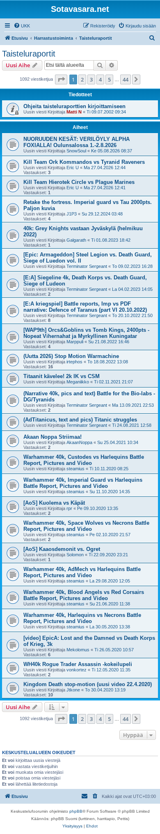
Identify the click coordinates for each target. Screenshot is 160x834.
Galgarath (76, 240)
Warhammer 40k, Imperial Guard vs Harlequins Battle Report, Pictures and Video (82, 483)
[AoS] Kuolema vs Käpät (54, 503)
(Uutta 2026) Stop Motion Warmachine (71, 356)
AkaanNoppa (79, 442)
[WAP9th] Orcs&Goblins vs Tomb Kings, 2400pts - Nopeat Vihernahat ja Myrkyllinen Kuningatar (86, 333)
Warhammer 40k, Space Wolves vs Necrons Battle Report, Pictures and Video (86, 526)
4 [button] (100, 79)
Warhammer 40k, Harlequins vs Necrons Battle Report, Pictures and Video (82, 618)
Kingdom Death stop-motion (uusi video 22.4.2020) (87, 684)
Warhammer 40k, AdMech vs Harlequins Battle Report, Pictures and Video (82, 572)
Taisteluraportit (28, 53)
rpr (69, 508)
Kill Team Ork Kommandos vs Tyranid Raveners (84, 162)
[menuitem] (22, 26)
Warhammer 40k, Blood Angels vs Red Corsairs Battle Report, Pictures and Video (83, 595)
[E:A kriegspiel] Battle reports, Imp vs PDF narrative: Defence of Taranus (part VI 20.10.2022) (85, 307)
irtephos (74, 361)
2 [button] (82, 79)
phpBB (75, 811)
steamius (75, 468)
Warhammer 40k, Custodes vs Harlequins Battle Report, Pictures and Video (83, 460)
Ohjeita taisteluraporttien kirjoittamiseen (74, 106)
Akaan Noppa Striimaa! (52, 437)
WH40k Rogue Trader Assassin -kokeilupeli (77, 664)
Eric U (72, 167)
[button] (61, 79)
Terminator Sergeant (86, 266)
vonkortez (76, 669)
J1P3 (71, 213)
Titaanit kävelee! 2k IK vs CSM (61, 376)
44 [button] (125, 79)
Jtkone (73, 689)
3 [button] (91, 79)
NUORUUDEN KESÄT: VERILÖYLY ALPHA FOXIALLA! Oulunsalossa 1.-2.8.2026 (76, 142)
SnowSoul (76, 150)
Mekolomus (77, 649)
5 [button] (109, 79)
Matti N (74, 111)
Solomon (75, 554)
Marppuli (74, 341)
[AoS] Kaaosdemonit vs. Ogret (61, 549)
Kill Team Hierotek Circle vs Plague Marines (79, 182)
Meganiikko (77, 381)
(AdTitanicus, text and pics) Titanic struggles (80, 420)
